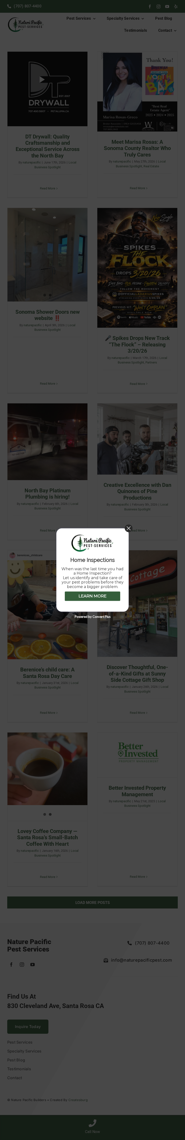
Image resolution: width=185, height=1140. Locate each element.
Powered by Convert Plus (93, 617)
